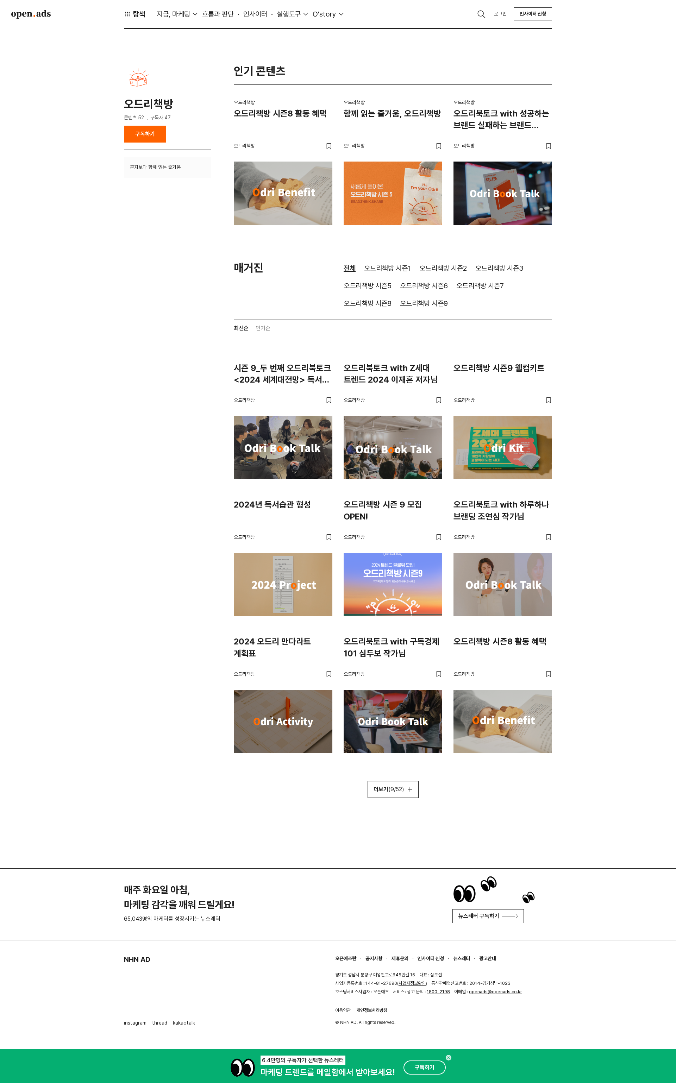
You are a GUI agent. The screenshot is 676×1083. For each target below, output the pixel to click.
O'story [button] (324, 14)
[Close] (448, 1057)
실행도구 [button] (289, 14)
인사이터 (255, 14)
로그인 (500, 14)
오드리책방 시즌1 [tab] (387, 268)
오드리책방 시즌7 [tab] (480, 286)
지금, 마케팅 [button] (173, 14)
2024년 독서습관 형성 (272, 504)
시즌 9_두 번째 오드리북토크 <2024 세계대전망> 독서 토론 (282, 375)
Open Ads (31, 14)
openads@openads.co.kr (495, 991)
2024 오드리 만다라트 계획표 (272, 647)
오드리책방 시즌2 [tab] (443, 268)
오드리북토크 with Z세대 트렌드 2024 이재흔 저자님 (391, 374)
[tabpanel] (393, 579)
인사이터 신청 (533, 14)
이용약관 (343, 1010)
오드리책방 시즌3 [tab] (499, 268)
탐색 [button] (139, 14)
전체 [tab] (350, 268)
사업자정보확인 (412, 983)
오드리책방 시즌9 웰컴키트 (499, 368)
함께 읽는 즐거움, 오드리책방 (392, 113)
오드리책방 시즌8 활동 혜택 (280, 113)
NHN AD (137, 959)
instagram (135, 1023)
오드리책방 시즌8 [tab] (368, 303)
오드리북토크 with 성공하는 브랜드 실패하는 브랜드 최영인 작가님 (501, 120)
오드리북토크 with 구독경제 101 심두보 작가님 (391, 647)
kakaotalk (184, 1023)
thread (159, 1023)
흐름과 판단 (218, 14)
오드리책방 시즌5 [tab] (368, 286)
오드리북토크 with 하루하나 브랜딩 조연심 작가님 (501, 510)
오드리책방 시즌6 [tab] (424, 286)
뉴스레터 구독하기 (478, 916)
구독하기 (145, 134)
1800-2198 (438, 991)
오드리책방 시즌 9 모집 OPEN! (383, 510)
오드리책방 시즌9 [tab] (424, 303)
